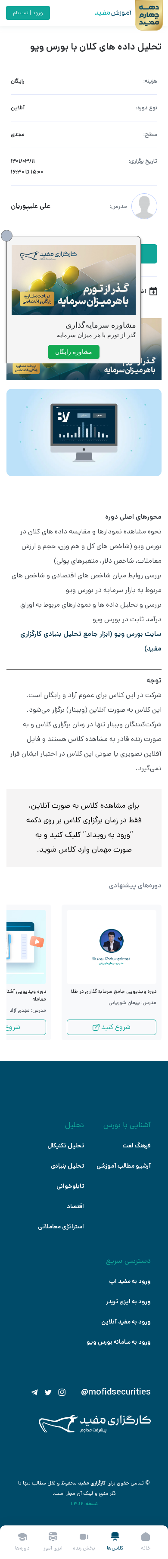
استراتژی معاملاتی (61, 1226)
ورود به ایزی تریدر (128, 1301)
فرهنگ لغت (136, 1145)
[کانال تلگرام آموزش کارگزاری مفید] (34, 1392)
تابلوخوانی (70, 1186)
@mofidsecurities (116, 1392)
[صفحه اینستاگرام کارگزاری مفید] (62, 1392)
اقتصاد (75, 1206)
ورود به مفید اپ (130, 1281)
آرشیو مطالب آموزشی (123, 1166)
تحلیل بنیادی (67, 1166)
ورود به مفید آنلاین (126, 1321)
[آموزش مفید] (105, 12)
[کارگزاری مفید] (95, 1431)
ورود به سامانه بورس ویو (119, 1342)
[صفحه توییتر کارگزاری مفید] (48, 1392)
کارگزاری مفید (92, 1483)
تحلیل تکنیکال (65, 1145)
